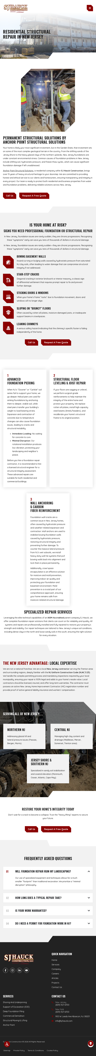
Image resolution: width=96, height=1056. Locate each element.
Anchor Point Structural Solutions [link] (18, 170)
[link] (7, 1044)
